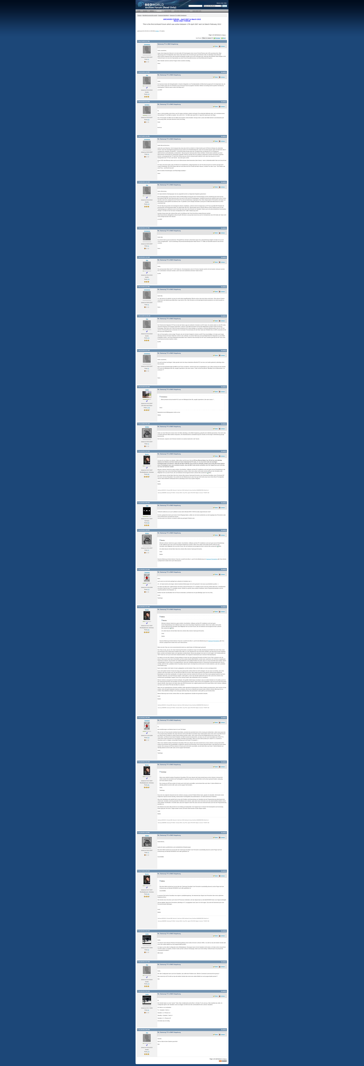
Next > (224, 35)
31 (148, 59)
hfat (147, 75)
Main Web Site (197, 11)
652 (148, 119)
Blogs (145, 11)
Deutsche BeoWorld (163, 15)
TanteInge (147, 572)
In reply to (223, 72)
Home (138, 11)
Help (225, 3)
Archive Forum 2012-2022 (182, 11)
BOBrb (147, 427)
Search (224, 5)
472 (148, 589)
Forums (159, 11)
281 (148, 474)
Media (152, 11)
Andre (157, 31)
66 (148, 949)
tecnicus (147, 104)
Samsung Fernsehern (211, 559)
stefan (147, 389)
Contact (223, 46)
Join (222, 3)
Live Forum (167, 11)
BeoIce (147, 454)
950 (148, 522)
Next (224, 38)
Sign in (218, 3)
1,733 (148, 407)
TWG (147, 505)
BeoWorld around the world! (150, 15)
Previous (217, 38)
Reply (216, 46)
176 (148, 94)
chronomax (147, 44)
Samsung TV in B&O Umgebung (178, 15)
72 (148, 443)
